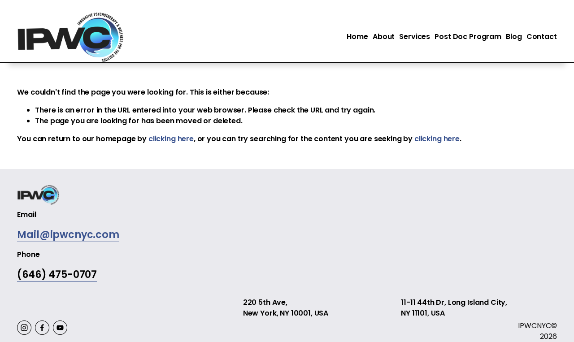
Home (357, 36)
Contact (541, 36)
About (384, 36)
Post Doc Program (468, 36)
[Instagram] (24, 327)
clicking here (171, 139)
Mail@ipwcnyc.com (68, 235)
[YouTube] (60, 327)
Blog (514, 36)
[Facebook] (42, 327)
